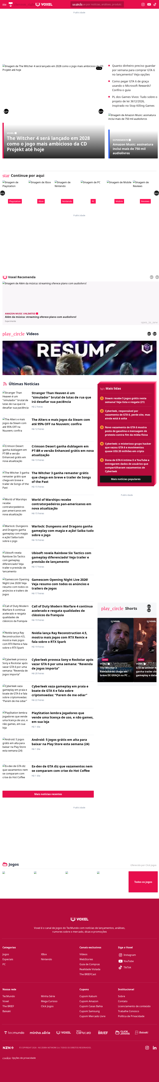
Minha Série (48, 996)
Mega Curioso (49, 1001)
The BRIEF (8, 1006)
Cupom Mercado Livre (92, 1016)
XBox (44, 954)
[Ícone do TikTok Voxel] (155, 4)
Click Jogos (47, 1006)
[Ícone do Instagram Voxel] (143, 4)
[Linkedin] (155, 1048)
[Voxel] (63, 1032)
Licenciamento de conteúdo (134, 1006)
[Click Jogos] (122, 1032)
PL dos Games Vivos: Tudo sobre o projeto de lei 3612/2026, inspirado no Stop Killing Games (134, 101)
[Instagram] (147, 1048)
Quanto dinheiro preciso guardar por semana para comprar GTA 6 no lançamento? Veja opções (133, 70)
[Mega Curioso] (83, 1032)
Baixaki (6, 1011)
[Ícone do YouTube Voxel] (149, 4)
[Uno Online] (48, 881)
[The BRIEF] (103, 1032)
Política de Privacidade (131, 1016)
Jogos (5, 954)
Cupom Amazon (89, 1001)
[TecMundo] (11, 4)
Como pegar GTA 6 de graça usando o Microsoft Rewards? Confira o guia (131, 85)
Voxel (5, 1001)
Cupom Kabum (88, 996)
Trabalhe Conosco (128, 1011)
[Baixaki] (142, 1032)
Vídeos (83, 954)
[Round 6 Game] (111, 881)
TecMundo (8, 996)
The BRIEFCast (88, 974)
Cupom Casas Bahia (91, 1006)
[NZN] (8, 1048)
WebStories (86, 959)
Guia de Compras (90, 964)
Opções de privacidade (19, 1058)
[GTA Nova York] (80, 881)
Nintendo (46, 959)
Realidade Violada (90, 969)
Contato (122, 1001)
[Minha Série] (40, 1032)
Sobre (121, 996)
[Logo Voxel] (44, 4)
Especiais (7, 959)
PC (4, 964)
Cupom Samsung (90, 1011)
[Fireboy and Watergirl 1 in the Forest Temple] (17, 881)
